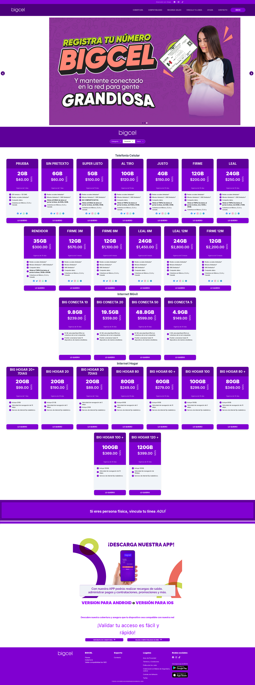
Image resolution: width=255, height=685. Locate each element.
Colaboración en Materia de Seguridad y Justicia (156, 670)
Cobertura (138, 10)
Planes (87, 657)
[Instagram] (178, 2)
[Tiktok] (182, 2)
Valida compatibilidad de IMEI (147, 640)
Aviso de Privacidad (149, 658)
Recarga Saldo (174, 10)
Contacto (222, 10)
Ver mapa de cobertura (103, 640)
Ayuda (210, 10)
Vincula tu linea (194, 10)
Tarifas (145, 678)
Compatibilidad (155, 10)
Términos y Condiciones (151, 661)
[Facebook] (174, 2)
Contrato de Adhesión (150, 674)
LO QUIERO (22, 220)
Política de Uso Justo (150, 665)
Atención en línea (163, 2)
